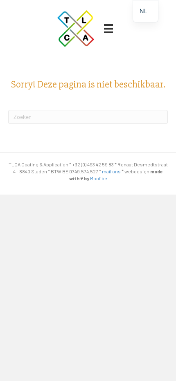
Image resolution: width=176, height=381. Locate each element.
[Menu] (108, 28)
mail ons (111, 171)
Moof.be (98, 178)
